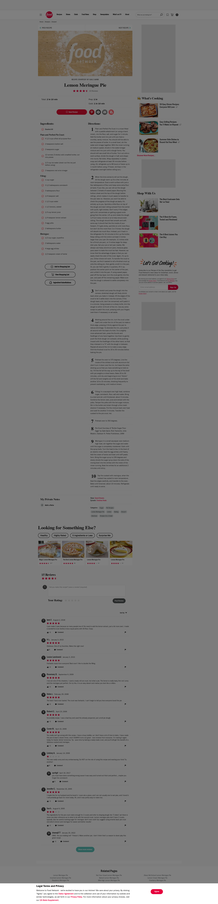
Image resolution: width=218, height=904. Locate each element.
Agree (156, 892)
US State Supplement (49, 900)
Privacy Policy (76, 897)
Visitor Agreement (66, 894)
